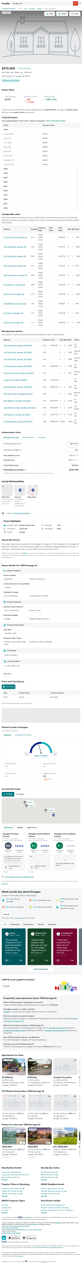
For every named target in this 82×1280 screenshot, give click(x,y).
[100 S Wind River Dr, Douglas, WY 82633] (14, 1066)
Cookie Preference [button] (27, 1247)
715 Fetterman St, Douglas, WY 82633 (18, 421)
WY (25, 9)
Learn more (5, 884)
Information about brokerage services (16, 1229)
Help (3, 1247)
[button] (75, 3)
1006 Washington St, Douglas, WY (16, 304)
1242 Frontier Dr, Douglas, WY (15, 266)
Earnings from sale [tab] (11, 437)
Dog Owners (28, 924)
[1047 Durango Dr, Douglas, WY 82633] (14, 1136)
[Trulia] (4, 1238)
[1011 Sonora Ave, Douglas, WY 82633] (40, 1136)
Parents (41, 924)
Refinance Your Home (11, 80)
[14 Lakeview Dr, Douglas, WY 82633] (65, 1102)
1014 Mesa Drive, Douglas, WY (15, 256)
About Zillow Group (17, 1246)
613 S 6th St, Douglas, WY (13, 313)
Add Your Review (41, 969)
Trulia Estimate (11, 121)
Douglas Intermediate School (14, 1030)
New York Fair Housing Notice (10, 1228)
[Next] (78, 1071)
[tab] (8, 686)
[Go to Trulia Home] (6, 3)
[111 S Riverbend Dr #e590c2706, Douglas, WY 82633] (40, 1066)
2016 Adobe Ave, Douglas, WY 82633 (18, 387)
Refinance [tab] (42, 437)
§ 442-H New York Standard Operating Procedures (16, 1226)
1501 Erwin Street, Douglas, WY (15, 275)
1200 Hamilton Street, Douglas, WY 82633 (20, 408)
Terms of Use (63, 1246)
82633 (39, 9)
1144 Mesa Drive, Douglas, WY (15, 247)
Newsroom (44, 1246)
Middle (20, 828)
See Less (8, 674)
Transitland (28, 1217)
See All (7, 914)
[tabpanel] (41, 458)
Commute (52, 924)
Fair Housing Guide (29, 1246)
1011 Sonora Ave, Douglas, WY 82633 (18, 366)
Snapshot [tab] (7, 735)
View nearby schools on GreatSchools (19, 877)
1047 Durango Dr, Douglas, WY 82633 (18, 345)
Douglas (32, 9)
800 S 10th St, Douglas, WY (14, 294)
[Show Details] (77, 129)
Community (14, 924)
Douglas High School (57, 1028)
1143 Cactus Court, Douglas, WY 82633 (19, 373)
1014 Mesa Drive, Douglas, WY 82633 (18, 352)
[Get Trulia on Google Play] (29, 1238)
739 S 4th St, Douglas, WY (14, 323)
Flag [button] (20, 960)
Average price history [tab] (23, 735)
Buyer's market (41, 756)
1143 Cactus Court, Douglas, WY (16, 237)
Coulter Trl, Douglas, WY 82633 (15, 380)
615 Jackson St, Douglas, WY (14, 285)
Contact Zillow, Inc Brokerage (11, 1233)
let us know (20, 1256)
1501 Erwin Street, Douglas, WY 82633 (18, 394)
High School (32, 828)
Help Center (43, 1261)
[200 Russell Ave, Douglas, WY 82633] (14, 1102)
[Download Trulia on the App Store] (14, 1238)
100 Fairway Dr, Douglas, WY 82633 (17, 415)
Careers (38, 1246)
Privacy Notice (10, 1247)
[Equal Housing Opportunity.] (26, 1261)
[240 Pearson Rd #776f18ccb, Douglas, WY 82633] (65, 1066)
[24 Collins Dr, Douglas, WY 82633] (40, 1102)
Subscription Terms (73, 1246)
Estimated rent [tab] (28, 437)
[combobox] (44, 3)
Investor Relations (53, 1246)
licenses (58, 1223)
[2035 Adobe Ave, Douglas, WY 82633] (65, 1136)
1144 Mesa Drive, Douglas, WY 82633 (18, 359)
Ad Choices (18, 1247)
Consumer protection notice (34, 1229)
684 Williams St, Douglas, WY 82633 (17, 401)
